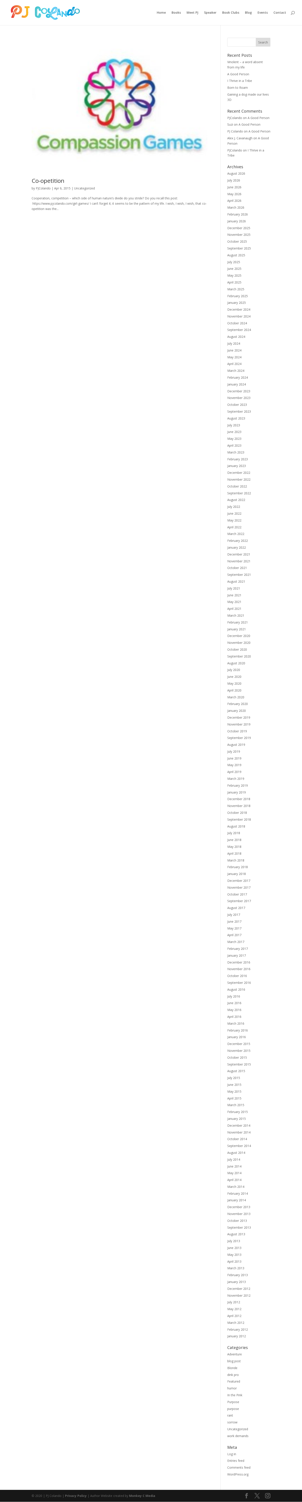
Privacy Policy (76, 1496)
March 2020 (235, 697)
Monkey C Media (142, 1496)
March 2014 (235, 1187)
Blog (248, 13)
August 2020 (236, 663)
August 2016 (236, 989)
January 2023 (236, 466)
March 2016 (235, 1023)
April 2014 (234, 1180)
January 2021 (236, 629)
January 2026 (236, 221)
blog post (234, 1361)
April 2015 (234, 1098)
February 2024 (237, 377)
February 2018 (237, 867)
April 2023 (234, 445)
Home (161, 13)
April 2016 (234, 1017)
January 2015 (236, 1119)
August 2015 (236, 1071)
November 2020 (238, 642)
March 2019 (235, 779)
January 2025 (236, 302)
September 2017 (239, 901)
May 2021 (234, 602)
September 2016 (239, 983)
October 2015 (237, 1057)
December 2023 (238, 391)
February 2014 (237, 1193)
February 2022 (237, 540)
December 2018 (238, 799)
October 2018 (237, 813)
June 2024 (234, 350)
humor (232, 1388)
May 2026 (234, 194)
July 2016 (233, 996)
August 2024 (236, 336)
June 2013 (234, 1248)
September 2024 (239, 330)
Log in (231, 1454)
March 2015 (235, 1105)
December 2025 (238, 228)
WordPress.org (237, 1474)
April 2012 (234, 1316)
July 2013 (233, 1241)
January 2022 (236, 547)
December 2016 (238, 962)
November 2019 (238, 724)
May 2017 (234, 928)
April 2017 (234, 935)
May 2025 (234, 275)
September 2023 (239, 411)
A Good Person (238, 74)
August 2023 (236, 418)
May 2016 (234, 1010)
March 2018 (235, 860)
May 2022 (234, 520)
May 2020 (234, 683)
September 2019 (239, 738)
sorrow (232, 1422)
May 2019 (234, 765)
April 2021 (234, 608)
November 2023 (238, 398)
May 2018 (234, 847)
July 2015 (233, 1078)
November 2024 (238, 316)
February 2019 (237, 785)
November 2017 (238, 887)
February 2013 (237, 1275)
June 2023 (234, 432)
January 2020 (236, 710)
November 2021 (238, 561)
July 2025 (233, 262)
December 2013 (238, 1207)
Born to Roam (237, 87)
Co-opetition (48, 181)
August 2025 (236, 255)
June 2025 (234, 268)
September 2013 (239, 1227)
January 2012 (236, 1336)
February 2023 (237, 459)
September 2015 (239, 1064)
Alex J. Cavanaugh (239, 138)
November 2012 (238, 1295)
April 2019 (234, 772)
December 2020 (238, 636)
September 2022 (239, 493)
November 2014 (238, 1132)
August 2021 (236, 581)
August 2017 (236, 908)
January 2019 (236, 792)
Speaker (210, 13)
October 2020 (237, 649)
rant (230, 1415)
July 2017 (233, 915)
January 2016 (236, 1037)
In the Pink (234, 1395)
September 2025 (239, 248)
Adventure (234, 1354)
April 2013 (234, 1261)
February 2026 (237, 214)
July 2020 (233, 670)
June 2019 (234, 758)
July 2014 (233, 1159)
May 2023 (234, 438)
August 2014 (236, 1153)
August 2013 (236, 1234)
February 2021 (237, 622)
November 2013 (238, 1214)
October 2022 (237, 486)
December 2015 (238, 1044)
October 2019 (237, 731)
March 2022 (235, 534)
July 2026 (233, 180)
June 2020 (234, 676)
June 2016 (234, 1003)
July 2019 (233, 751)
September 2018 (239, 819)
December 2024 (238, 309)
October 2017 (237, 894)
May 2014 (234, 1173)
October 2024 (237, 323)
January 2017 (236, 955)
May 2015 (234, 1091)
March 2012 (235, 1323)
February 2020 (237, 704)
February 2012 (237, 1329)
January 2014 (236, 1200)
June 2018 (234, 840)
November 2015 (238, 1051)
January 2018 (236, 874)
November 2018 (238, 806)
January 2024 (236, 384)
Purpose (233, 1402)
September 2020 (239, 656)
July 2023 (233, 425)
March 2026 (235, 207)
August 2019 (236, 744)
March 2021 (235, 615)
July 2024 (233, 343)
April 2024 (234, 364)
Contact (279, 13)
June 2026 (234, 187)
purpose (233, 1409)
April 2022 (234, 527)
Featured (233, 1381)
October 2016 (237, 976)
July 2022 (233, 506)
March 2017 (235, 942)
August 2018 (236, 826)
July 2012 (233, 1302)
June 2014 (234, 1166)
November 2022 (238, 479)
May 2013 (234, 1255)
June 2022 (234, 513)
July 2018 (233, 833)
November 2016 (238, 969)
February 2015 (237, 1112)
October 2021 (237, 568)
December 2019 (238, 717)
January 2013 (236, 1282)
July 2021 (233, 588)
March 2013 (235, 1268)
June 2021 (234, 595)
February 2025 (237, 296)
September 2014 (239, 1146)
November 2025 (238, 234)
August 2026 (236, 173)
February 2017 (237, 949)
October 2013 (237, 1221)
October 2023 (237, 404)
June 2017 (234, 921)
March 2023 (235, 452)
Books (176, 13)
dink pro (233, 1375)
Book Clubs (230, 13)
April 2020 (234, 690)
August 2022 (236, 500)
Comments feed (238, 1467)
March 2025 (235, 289)
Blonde (232, 1368)
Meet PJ (192, 13)
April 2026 (234, 200)
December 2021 (238, 554)
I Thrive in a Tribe (239, 81)
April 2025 (234, 282)
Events (263, 13)
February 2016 (237, 1030)
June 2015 (234, 1085)
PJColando (43, 188)
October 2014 (237, 1139)
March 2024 (235, 370)
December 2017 (238, 881)
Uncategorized (84, 188)
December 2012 (238, 1289)
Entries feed (235, 1461)
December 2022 (238, 472)
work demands (237, 1436)
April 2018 (234, 853)
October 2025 (237, 241)
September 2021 (239, 574)
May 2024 (234, 357)
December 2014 (238, 1125)
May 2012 (234, 1309)
